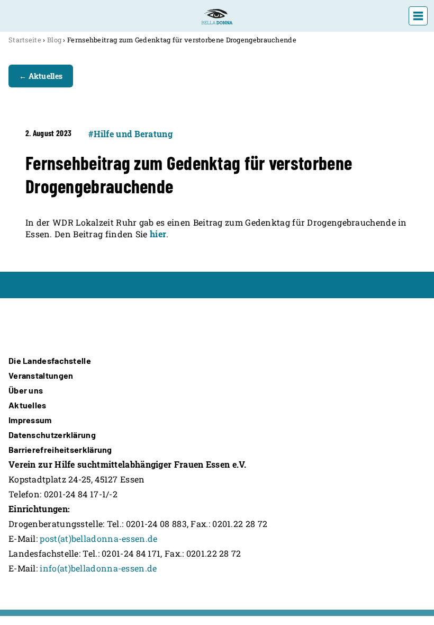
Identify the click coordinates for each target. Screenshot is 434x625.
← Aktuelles (40, 76)
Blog (54, 39)
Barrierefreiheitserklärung (60, 449)
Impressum (30, 420)
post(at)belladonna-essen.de (98, 538)
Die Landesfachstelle (49, 360)
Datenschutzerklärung (52, 435)
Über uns (25, 390)
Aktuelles (27, 405)
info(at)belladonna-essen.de (98, 568)
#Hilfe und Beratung (130, 133)
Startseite (24, 39)
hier (158, 233)
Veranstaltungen (41, 375)
